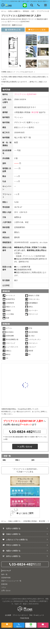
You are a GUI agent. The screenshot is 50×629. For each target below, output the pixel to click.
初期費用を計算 (14, 29)
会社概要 (8, 615)
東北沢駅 (35, 112)
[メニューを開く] (45, 5)
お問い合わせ (25, 446)
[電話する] (38, 5)
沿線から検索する (14, 521)
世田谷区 (26, 11)
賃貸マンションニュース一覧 (11, 581)
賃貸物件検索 (6, 578)
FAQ (30, 615)
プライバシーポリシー (20, 615)
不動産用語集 (24, 618)
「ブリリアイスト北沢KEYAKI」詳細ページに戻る (25, 470)
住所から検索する (14, 11)
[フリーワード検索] (31, 5)
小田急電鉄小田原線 (30, 521)
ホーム (3, 11)
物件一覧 (4, 574)
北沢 (32, 11)
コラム (3, 587)
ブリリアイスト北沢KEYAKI (25, 94)
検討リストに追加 (38, 29)
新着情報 (4, 584)
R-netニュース (39, 615)
